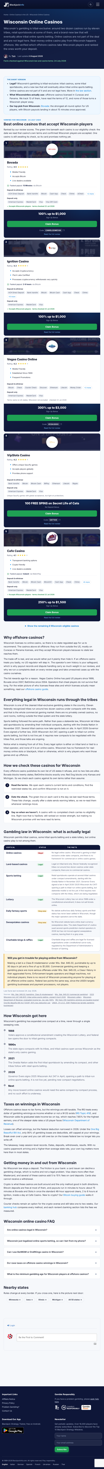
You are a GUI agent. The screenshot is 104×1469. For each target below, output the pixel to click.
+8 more (86, 582)
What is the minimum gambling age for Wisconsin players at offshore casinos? (48, 1274)
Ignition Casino (18, 261)
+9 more (12, 297)
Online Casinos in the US (19, 15)
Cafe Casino (16, 551)
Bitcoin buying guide (74, 1195)
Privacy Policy (8, 1403)
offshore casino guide (36, 689)
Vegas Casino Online (22, 359)
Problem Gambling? (10, 1407)
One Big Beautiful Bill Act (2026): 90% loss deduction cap (27, 1003)
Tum (13, 56)
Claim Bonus (52, 224)
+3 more (90, 194)
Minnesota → (15, 1300)
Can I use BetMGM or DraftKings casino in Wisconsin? (35, 1252)
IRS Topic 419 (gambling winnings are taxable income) (77, 1000)
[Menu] (97, 4)
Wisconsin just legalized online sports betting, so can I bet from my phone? (46, 1241)
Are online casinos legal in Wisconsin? (27, 1229)
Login (12, 1325)
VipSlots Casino (18, 455)
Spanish (29, 1464)
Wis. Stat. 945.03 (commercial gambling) (71, 994)
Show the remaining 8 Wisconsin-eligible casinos (53, 626)
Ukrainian (46, 1464)
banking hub (10, 1207)
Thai (63, 1464)
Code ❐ (51, 230)
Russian (56, 1464)
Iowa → (29, 1300)
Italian (12, 1464)
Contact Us (7, 1411)
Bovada (45, 106)
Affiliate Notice (8, 1399)
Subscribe (61, 1449)
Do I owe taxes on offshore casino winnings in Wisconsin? (37, 1263)
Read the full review (52, 234)
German (20, 1464)
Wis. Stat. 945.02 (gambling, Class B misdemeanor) (32, 994)
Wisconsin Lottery (74, 997)
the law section (83, 90)
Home (6, 15)
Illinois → (42, 1300)
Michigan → (57, 1300)
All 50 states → (75, 1300)
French (37, 1464)
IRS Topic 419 (83, 1113)
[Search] (90, 4)
